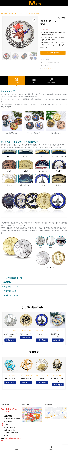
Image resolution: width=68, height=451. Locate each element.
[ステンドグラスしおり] (64, 18)
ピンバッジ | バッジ (24, 375)
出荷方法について (10, 287)
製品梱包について (10, 282)
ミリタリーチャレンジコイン (41, 335)
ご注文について (10, 291)
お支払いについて (11, 295)
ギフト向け (55, 375)
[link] (62, 18)
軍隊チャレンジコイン (26, 334)
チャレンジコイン (20, 13)
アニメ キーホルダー (10, 378)
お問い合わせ (54, 53)
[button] (34, 20)
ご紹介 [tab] (17, 82)
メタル (11, 13)
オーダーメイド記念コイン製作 (10, 335)
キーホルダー (9, 375)
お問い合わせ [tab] (51, 82)
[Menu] (4, 3)
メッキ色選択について (12, 278)
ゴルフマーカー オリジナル (57, 380)
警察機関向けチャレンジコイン (57, 335)
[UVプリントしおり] (59, 18)
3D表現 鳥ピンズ (26, 378)
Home (5, 13)
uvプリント (47, 65)
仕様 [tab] (34, 82)
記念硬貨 (42, 378)
